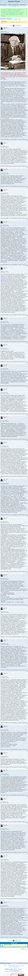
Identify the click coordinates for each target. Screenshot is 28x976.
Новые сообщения (18, 969)
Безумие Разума (5, 19)
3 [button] (16, 25)
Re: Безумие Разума (4, 146)
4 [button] (18, 25)
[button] (20, 25)
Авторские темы (16, 19)
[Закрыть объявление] (26, 9)
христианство (4, 280)
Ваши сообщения (13, 970)
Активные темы (9, 969)
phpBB (11, 965)
